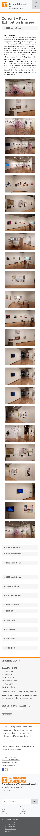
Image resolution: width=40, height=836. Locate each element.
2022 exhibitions (13, 577)
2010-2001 (10, 620)
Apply (3, 809)
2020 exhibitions (13, 595)
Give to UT (5, 814)
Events (4, 807)
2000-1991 (10, 629)
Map (3, 811)
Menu (37, 4)
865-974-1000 (7, 790)
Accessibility (23, 814)
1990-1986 (10, 639)
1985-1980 (10, 648)
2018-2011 (9, 611)
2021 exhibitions (12, 586)
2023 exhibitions (13, 563)
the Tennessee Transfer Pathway (10, 829)
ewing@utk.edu (12, 765)
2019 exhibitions (12, 605)
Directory (23, 811)
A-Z (21, 807)
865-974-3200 (12, 762)
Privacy (22, 809)
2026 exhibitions (13, 28)
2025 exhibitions (13, 547)
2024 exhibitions (13, 554)
